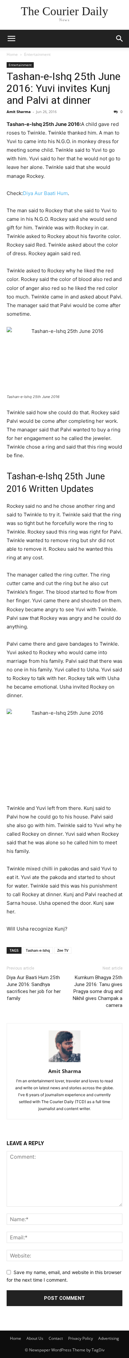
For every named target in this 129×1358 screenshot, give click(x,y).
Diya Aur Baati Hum (45, 193)
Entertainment (37, 54)
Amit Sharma (19, 111)
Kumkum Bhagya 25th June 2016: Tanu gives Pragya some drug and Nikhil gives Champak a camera (97, 991)
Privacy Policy (80, 1338)
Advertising (108, 1338)
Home (12, 54)
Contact (56, 1338)
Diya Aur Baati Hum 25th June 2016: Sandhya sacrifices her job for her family (34, 988)
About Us (34, 1338)
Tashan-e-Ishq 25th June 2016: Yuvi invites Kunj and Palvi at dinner (63, 88)
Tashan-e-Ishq (38, 950)
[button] (11, 39)
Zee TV (62, 950)
